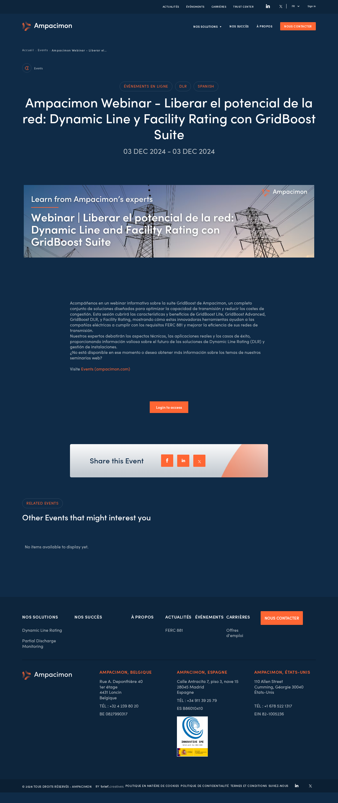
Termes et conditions (249, 785)
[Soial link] (310, 785)
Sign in (312, 6)
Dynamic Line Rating (42, 630)
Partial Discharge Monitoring (39, 643)
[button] (298, 6)
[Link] (47, 26)
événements (195, 6)
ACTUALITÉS (171, 6)
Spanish (206, 86)
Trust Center (243, 6)
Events (43, 50)
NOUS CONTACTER (282, 618)
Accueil (28, 50)
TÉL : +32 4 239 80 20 (119, 706)
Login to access (169, 407)
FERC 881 (174, 630)
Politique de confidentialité (205, 785)
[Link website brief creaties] (110, 785)
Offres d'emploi (234, 632)
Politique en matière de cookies (152, 785)
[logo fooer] (47, 714)
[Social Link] (267, 6)
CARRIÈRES (219, 6)
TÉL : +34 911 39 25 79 (197, 700)
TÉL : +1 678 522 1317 (273, 706)
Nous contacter (298, 26)
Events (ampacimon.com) (105, 369)
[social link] (297, 785)
